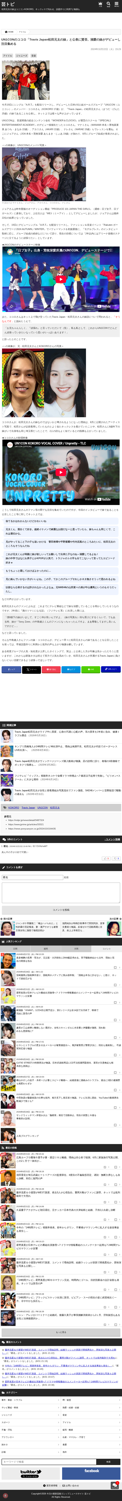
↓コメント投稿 (112, 839)
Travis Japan (28, 807)
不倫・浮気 (7, 1430)
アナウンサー (8, 1437)
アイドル (22, 32)
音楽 (33, 55)
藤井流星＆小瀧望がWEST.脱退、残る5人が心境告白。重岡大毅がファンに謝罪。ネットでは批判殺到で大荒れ (60, 1358)
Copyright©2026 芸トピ (61, 1495)
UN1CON (42, 807)
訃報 (4, 1452)
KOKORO (13, 807)
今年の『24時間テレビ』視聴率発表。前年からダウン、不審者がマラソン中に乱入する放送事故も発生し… (58, 1365)
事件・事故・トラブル (12, 1400)
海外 (65, 1452)
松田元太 (55, 807)
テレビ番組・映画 (10, 1407)
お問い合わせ (72, 1485)
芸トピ (8, 4)
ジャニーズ (21, 55)
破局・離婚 (68, 1430)
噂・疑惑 (67, 1400)
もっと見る (61, 1332)
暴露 (65, 1444)
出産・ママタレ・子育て (74, 1437)
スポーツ (6, 1422)
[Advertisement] (61, 20)
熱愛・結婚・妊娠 (71, 1407)
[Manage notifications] (5, 1495)
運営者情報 (52, 1485)
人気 (100, 6)
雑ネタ (5, 1444)
